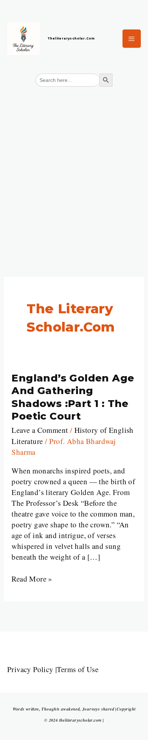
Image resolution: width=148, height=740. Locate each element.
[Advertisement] (74, 169)
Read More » (31, 578)
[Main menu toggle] (131, 38)
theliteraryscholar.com (71, 38)
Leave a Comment (39, 430)
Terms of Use (77, 669)
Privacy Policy (30, 669)
